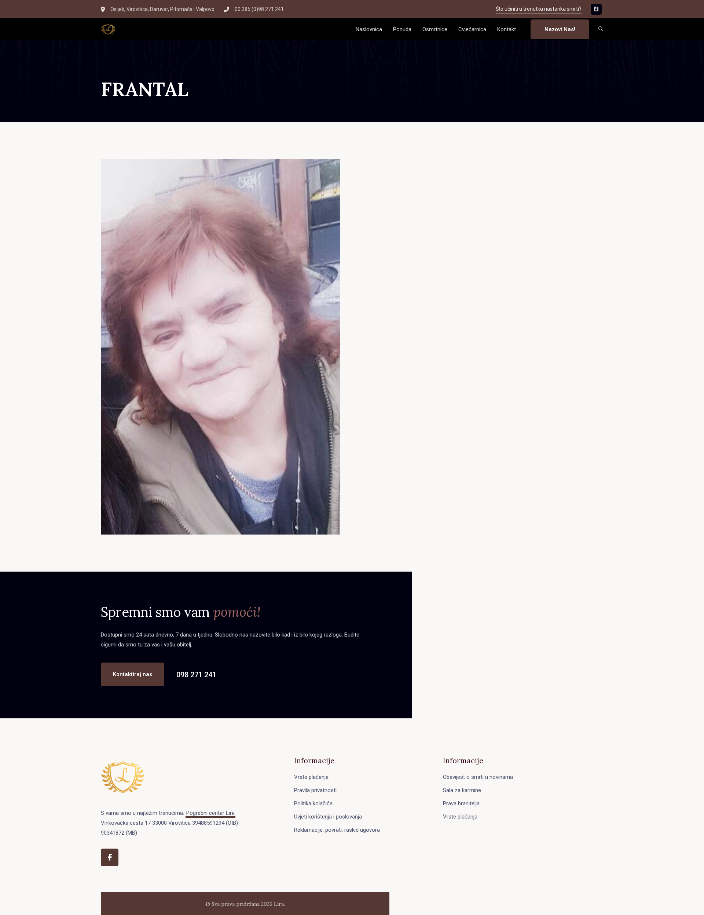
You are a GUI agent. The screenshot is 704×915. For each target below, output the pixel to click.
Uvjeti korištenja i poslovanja (328, 816)
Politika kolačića (313, 803)
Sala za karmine (462, 790)
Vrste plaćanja (311, 777)
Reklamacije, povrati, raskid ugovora (337, 830)
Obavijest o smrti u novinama (478, 777)
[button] (600, 29)
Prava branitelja (461, 803)
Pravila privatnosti (315, 790)
